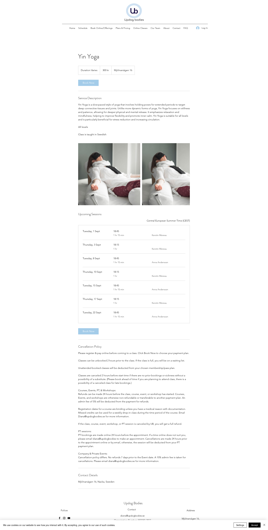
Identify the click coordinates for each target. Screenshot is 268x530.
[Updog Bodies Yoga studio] (109, 174)
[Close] (264, 525)
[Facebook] (59, 518)
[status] (168, 221)
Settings (240, 525)
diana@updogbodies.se (132, 515)
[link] (88, 83)
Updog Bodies (133, 503)
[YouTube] (68, 518)
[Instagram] (64, 518)
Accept (254, 525)
